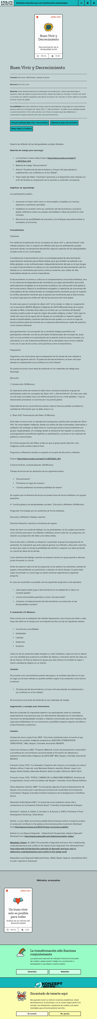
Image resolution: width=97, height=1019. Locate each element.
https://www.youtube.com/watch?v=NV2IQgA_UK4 (39, 458)
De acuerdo (32, 1014)
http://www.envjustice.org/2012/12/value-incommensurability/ (41, 827)
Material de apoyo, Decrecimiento (64, 123)
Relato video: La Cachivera (21, 129)
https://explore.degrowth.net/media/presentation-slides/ (49, 836)
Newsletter (65, 972)
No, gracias (64, 1014)
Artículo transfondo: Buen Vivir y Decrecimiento (29, 123)
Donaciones (32, 972)
